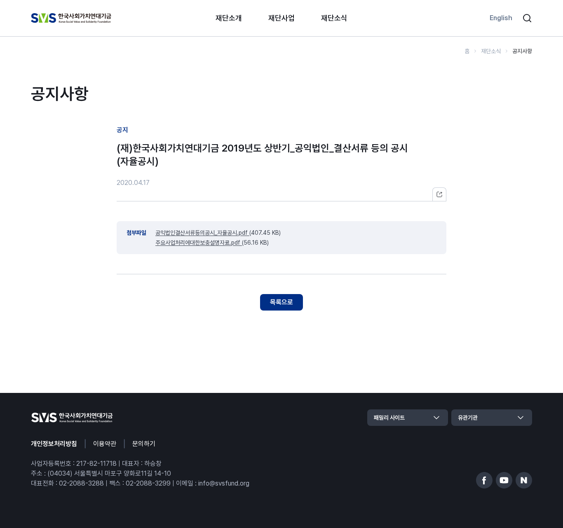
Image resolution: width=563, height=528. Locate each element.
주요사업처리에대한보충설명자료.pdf (198, 242)
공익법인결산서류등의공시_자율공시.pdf (202, 232)
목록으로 (281, 302)
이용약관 (104, 444)
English (501, 18)
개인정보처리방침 (54, 444)
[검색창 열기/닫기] (527, 18)
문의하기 (143, 444)
